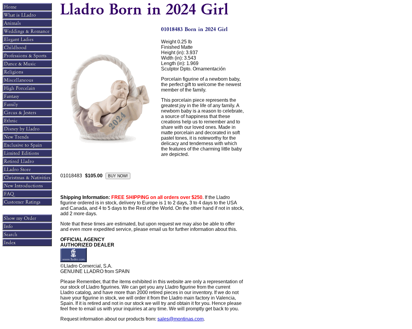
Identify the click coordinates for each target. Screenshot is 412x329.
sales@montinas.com (180, 318)
